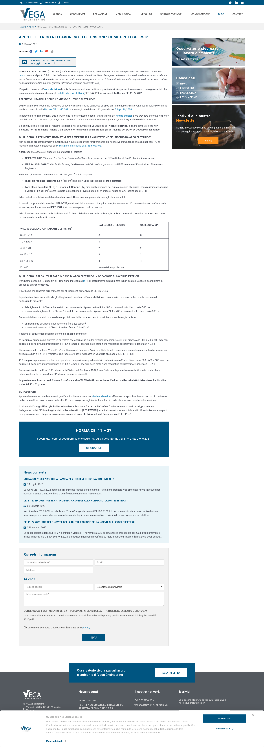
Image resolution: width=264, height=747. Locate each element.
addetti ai (70, 93)
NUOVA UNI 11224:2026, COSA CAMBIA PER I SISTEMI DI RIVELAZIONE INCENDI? (69, 479)
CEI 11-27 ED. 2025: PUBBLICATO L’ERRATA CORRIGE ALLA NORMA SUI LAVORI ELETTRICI (75, 500)
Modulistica (123, 14)
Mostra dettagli (54, 741)
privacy (86, 627)
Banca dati (185, 78)
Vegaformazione (144, 700)
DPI (85, 280)
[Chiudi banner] (253, 715)
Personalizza (223, 728)
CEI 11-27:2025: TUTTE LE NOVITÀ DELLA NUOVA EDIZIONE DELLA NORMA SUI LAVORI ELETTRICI (79, 522)
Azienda (57, 14)
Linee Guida (145, 14)
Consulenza (77, 14)
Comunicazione (200, 14)
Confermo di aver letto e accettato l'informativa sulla (58, 627)
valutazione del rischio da (79, 145)
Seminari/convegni (171, 14)
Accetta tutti (224, 718)
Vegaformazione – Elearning (151, 705)
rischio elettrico (101, 396)
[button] (24, 51)
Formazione (100, 14)
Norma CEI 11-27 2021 (57, 109)
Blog (221, 14)
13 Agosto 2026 (87, 700)
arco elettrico (52, 89)
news (22, 75)
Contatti (238, 14)
